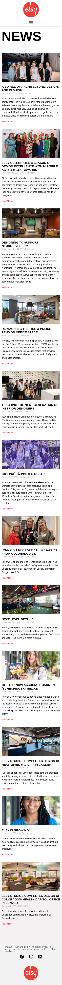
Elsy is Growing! (16, 830)
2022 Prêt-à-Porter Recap (23, 474)
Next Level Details (17, 619)
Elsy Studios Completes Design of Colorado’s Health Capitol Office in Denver (31, 899)
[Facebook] (22, 957)
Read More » (7, 121)
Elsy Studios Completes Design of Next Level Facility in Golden (31, 762)
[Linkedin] (40, 957)
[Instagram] (31, 957)
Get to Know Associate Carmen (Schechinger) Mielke (28, 686)
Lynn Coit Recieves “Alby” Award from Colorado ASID (29, 551)
